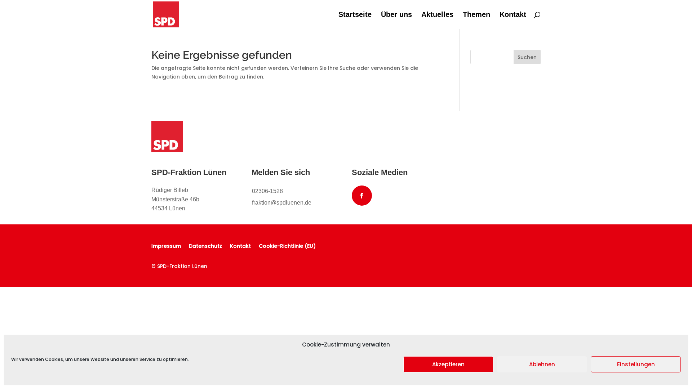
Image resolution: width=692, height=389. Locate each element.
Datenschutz (205, 245)
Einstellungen (636, 364)
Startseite (355, 15)
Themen (476, 15)
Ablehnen (542, 364)
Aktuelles (437, 15)
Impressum (166, 245)
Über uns (396, 15)
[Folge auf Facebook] (362, 195)
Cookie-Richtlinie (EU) (287, 245)
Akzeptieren (448, 364)
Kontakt (513, 15)
